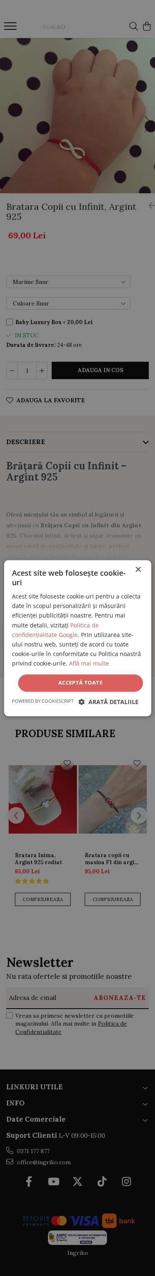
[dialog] (77, 638)
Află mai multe (89, 663)
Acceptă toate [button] (80, 682)
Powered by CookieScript (43, 701)
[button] (108, 702)
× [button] (138, 570)
